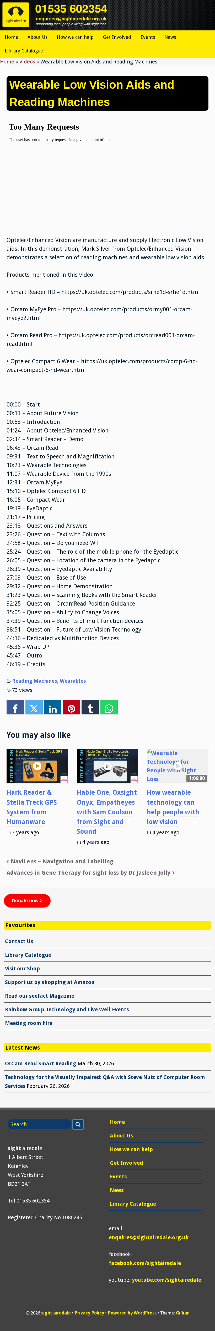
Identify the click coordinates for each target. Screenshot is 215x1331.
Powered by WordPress (132, 1313)
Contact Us (19, 941)
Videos (27, 61)
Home (11, 37)
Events (148, 37)
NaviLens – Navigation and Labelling (62, 861)
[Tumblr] (90, 707)
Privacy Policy (89, 1313)
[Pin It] (71, 707)
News (170, 37)
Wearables (73, 681)
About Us (37, 37)
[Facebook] (15, 707)
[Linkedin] (52, 707)
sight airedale (56, 1313)
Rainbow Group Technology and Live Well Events (67, 1009)
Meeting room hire (28, 1023)
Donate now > (27, 900)
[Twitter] (34, 707)
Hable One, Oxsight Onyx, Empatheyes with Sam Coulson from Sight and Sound (107, 812)
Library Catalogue (24, 51)
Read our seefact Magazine (39, 996)
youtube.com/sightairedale (166, 1280)
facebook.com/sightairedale (145, 1263)
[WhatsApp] (109, 707)
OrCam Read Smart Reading (40, 1063)
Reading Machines (34, 681)
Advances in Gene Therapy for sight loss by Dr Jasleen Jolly (88, 872)
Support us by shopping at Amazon (50, 982)
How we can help (75, 37)
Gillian (183, 1313)
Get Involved (117, 37)
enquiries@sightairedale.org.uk (149, 1237)
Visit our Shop (22, 968)
